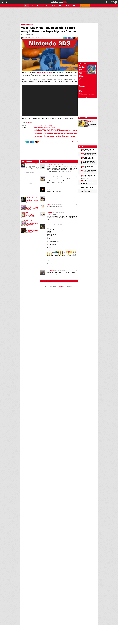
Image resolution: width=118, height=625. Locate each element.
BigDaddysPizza (51, 270)
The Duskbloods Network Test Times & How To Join (88, 154)
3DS (22, 24)
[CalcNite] (42, 228)
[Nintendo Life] (59, 2)
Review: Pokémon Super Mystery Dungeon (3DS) (87, 94)
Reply (34, 172)
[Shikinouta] (42, 215)
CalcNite (49, 224)
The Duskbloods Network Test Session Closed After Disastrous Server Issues (88, 172)
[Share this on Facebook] (69, 38)
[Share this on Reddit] (76, 38)
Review (44, 127)
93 (86, 126)
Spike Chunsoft (81, 76)
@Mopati (48, 199)
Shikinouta (49, 212)
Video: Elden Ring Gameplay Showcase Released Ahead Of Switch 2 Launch (32, 230)
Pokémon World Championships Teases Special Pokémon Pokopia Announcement (32, 222)
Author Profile (28, 172)
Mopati (48, 188)
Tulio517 (49, 204)
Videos (31, 24)
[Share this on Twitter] (71, 38)
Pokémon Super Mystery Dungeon (82, 67)
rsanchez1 (49, 164)
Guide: (47, 129)
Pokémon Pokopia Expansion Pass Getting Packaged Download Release (32, 214)
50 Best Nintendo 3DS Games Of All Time (87, 190)
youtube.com (28, 122)
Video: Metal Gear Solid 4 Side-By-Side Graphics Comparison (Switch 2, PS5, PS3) (32, 199)
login (60, 286)
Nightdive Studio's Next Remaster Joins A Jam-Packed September (88, 162)
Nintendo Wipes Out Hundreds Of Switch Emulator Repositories (87, 182)
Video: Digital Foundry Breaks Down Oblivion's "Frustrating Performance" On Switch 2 (32, 207)
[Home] (22, 5)
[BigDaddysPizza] (42, 274)
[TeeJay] (42, 180)
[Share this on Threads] (74, 38)
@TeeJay (49, 190)
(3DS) (43, 125)
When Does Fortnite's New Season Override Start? (87, 158)
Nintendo (80, 73)
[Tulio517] (42, 208)
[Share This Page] (106, 2)
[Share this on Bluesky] (66, 38)
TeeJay (48, 176)
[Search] (6, 2)
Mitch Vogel (27, 37)
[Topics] (2, 2)
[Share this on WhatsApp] (64, 38)
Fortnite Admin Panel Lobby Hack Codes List (87, 150)
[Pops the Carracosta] (50, 55)
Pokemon (26, 24)
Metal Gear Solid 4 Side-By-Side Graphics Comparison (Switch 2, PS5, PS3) (88, 177)
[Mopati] (42, 191)
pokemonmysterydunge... (83, 97)
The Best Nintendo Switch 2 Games (87, 167)
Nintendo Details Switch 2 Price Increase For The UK (88, 186)
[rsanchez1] (42, 168)
